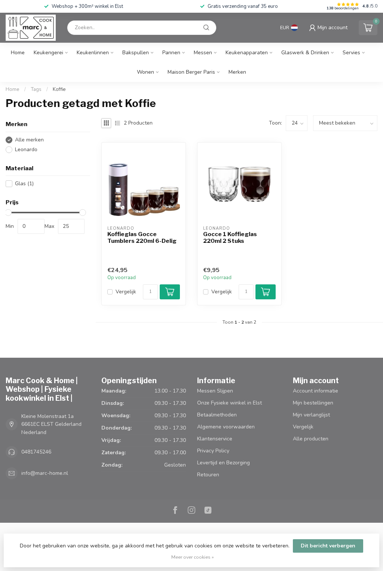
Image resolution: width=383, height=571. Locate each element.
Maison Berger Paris (191, 72)
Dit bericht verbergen (328, 545)
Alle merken (29, 140)
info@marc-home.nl (44, 473)
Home (18, 52)
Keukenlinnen (93, 52)
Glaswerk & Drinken (305, 52)
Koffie (59, 89)
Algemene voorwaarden (226, 426)
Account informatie (315, 390)
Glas (24, 183)
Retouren (208, 474)
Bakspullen (135, 52)
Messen (203, 52)
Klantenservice (214, 438)
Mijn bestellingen (313, 402)
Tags (36, 89)
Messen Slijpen (215, 390)
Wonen (145, 72)
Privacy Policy (213, 450)
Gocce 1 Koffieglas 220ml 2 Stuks (230, 237)
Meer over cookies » (192, 557)
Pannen (171, 52)
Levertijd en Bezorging (223, 462)
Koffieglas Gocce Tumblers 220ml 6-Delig (142, 237)
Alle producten (310, 438)
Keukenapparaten (247, 52)
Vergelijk (126, 291)
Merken (237, 72)
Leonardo (26, 149)
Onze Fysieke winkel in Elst (229, 402)
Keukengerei (48, 52)
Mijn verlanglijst (311, 414)
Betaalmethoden (217, 414)
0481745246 (36, 451)
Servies (351, 52)
